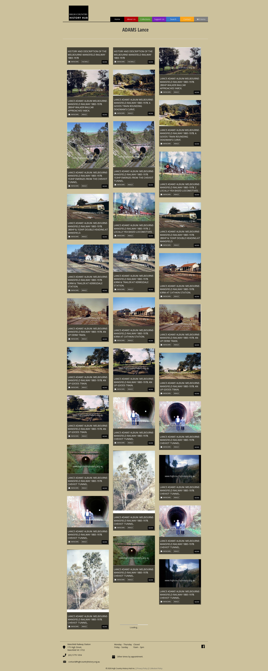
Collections (145, 19)
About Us (131, 19)
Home (117, 19)
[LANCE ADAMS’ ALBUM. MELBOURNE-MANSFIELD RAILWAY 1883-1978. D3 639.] (88, 172)
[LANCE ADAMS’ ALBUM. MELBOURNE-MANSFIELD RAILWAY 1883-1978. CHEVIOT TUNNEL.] (134, 412)
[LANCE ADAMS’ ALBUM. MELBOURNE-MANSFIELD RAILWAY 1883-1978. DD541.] (88, 275)
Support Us (159, 19)
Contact (187, 19)
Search (173, 19)
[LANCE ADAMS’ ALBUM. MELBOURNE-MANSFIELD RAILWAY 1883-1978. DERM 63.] (88, 504)
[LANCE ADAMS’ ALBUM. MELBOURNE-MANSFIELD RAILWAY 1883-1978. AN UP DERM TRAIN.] (180, 317)
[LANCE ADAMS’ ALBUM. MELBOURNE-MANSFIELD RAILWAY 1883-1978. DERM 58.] (88, 370)
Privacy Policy (142, 668)
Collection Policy (155, 668)
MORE (151, 62)
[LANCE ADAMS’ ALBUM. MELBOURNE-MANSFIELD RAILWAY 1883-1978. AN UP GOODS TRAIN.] (134, 361)
